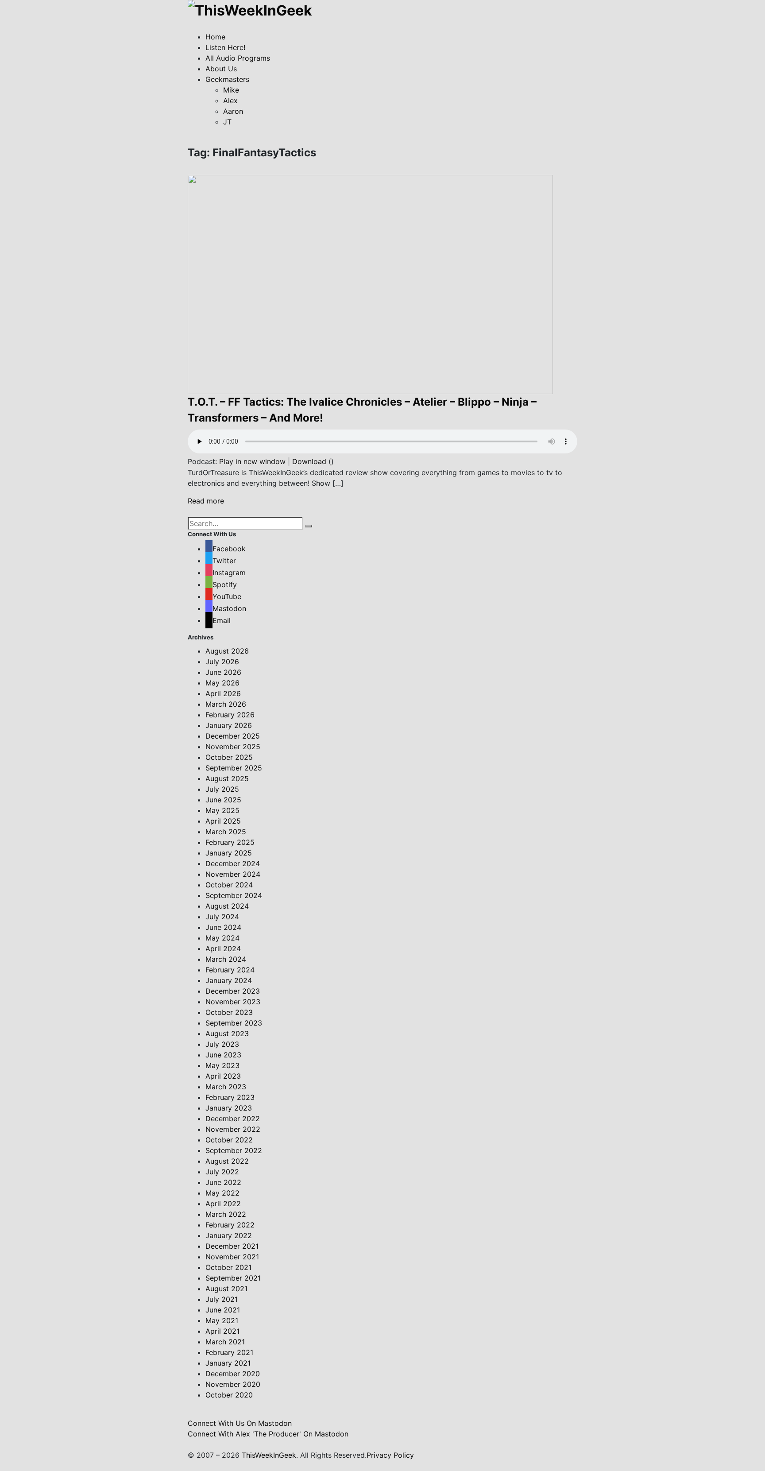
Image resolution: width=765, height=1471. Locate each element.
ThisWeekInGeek (269, 1455)
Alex (230, 100)
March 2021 (225, 1341)
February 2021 (229, 1352)
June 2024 (223, 927)
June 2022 (223, 1182)
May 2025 (222, 810)
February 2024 (230, 969)
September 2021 (233, 1278)
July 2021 (221, 1299)
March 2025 (225, 831)
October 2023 (229, 1012)
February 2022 (230, 1224)
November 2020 (232, 1384)
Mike (231, 89)
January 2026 (228, 725)
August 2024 (227, 906)
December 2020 (232, 1373)
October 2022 (229, 1139)
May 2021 (221, 1320)
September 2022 (233, 1150)
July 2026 (222, 661)
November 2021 (232, 1256)
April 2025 (223, 821)
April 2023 (223, 1076)
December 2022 (232, 1118)
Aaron (233, 111)
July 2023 (222, 1044)
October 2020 (229, 1394)
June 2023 (223, 1054)
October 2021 (228, 1267)
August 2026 (227, 650)
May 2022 (222, 1192)
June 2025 (223, 799)
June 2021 (222, 1309)
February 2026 (230, 714)
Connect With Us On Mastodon (240, 1423)
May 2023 (222, 1065)
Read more (206, 500)
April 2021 (222, 1331)
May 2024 (222, 937)
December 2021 (232, 1246)
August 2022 (227, 1161)
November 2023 (232, 1001)
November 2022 (232, 1129)
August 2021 (226, 1288)
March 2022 (225, 1214)
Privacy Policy (390, 1455)
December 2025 (232, 736)
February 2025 (230, 842)
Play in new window (252, 461)
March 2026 (225, 704)
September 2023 (233, 1022)
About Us (221, 68)
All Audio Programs (237, 58)
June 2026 (223, 672)
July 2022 (222, 1171)
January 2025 (228, 852)
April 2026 (223, 693)
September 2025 (233, 767)
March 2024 (225, 959)
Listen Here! (225, 47)
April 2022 (223, 1203)
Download (309, 461)
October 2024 (229, 884)
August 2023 (227, 1033)
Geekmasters (227, 79)
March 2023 (225, 1086)
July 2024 (222, 916)
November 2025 (232, 746)
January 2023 (228, 1107)
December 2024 (232, 863)
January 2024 (228, 980)
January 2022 (228, 1235)
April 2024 (223, 948)
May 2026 (222, 682)
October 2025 (229, 757)
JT (227, 121)
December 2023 (232, 991)
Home (215, 36)
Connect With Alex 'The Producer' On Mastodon (268, 1433)
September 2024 (233, 895)
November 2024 (232, 874)
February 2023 (230, 1097)
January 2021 (228, 1363)
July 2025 (222, 789)
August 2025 (227, 778)
